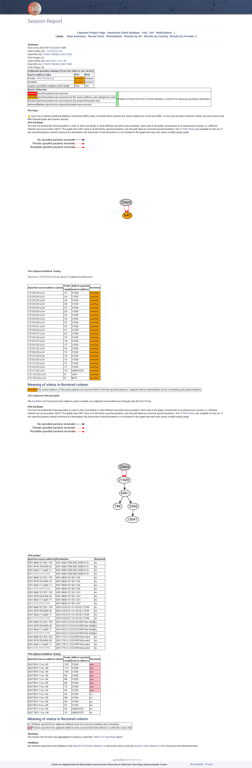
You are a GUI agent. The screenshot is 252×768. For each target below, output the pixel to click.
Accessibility (197, 764)
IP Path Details (187, 129)
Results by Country (156, 36)
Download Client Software (123, 32)
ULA (52, 78)
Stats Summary (76, 36)
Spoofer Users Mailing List (148, 746)
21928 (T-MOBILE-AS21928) (57, 54)
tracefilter (37, 401)
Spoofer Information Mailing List (89, 746)
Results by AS (133, 36)
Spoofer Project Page (92, 32)
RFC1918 (42, 78)
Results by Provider (182, 36)
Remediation (114, 36)
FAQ (144, 32)
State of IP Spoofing (104, 737)
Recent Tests (96, 36)
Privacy (209, 764)
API (151, 32)
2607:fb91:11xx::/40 (56, 61)
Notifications (164, 32)
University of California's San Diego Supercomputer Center (137, 764)
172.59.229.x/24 (54, 51)
